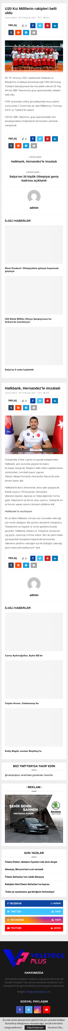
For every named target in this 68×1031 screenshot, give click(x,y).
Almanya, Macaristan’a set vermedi (24, 869)
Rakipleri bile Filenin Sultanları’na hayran (27, 884)
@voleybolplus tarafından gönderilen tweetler (29, 775)
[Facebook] (19, 1009)
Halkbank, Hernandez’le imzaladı (34, 161)
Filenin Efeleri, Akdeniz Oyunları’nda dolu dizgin (31, 862)
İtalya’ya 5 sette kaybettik (19, 369)
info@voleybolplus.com (38, 991)
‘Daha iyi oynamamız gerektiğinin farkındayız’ (30, 892)
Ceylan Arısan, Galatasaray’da (22, 703)
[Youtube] (46, 1009)
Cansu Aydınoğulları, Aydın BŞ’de (24, 655)
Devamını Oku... (56, 1027)
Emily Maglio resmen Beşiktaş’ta (23, 751)
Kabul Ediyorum (35, 1027)
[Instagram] (37, 1009)
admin (14, 18)
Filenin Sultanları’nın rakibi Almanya (24, 877)
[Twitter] (28, 1009)
